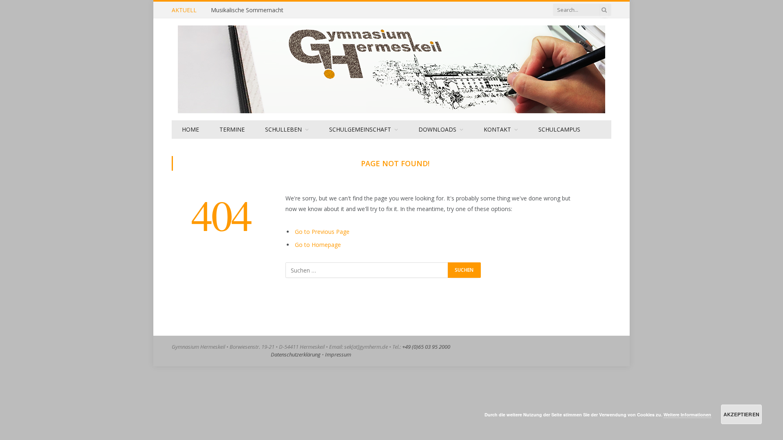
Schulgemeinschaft (360, 129)
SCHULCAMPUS (559, 129)
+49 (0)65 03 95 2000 (426, 346)
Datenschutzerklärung (296, 354)
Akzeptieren (741, 414)
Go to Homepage (318, 245)
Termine (232, 129)
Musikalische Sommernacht (247, 10)
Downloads (437, 129)
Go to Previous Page (322, 231)
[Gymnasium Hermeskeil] (391, 69)
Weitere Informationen (687, 414)
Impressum (338, 354)
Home (190, 129)
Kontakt (497, 129)
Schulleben (283, 129)
